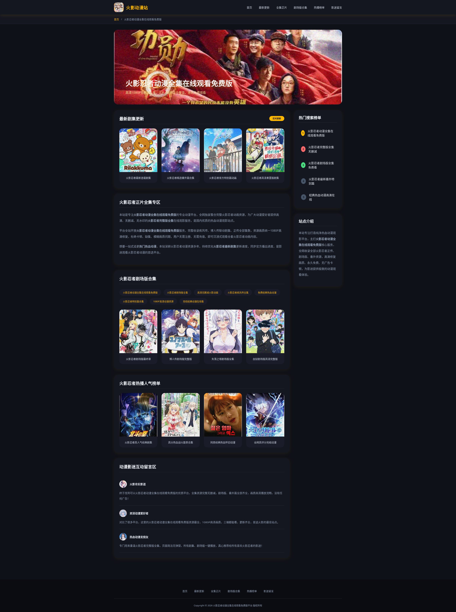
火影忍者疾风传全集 (238, 292)
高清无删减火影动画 (207, 292)
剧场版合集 (300, 7)
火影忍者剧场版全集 (177, 292)
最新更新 (264, 7)
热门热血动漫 (147, 246)
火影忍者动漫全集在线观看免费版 (155, 215)
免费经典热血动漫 (267, 292)
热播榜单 (319, 7)
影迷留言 (336, 7)
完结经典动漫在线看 (193, 301)
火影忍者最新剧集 (224, 246)
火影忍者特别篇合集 (133, 301)
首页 (249, 7)
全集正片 (281, 7)
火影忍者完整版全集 (160, 221)
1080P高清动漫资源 (163, 301)
